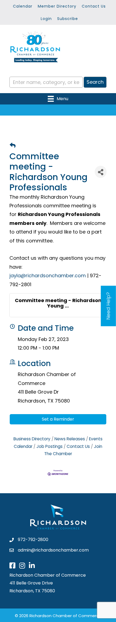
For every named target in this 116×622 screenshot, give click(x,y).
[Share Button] (101, 172)
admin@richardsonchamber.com (53, 550)
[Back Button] (13, 145)
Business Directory (31, 439)
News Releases (69, 439)
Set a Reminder (58, 419)
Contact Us (94, 6)
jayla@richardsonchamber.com (47, 275)
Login (46, 18)
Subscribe (67, 18)
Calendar (22, 6)
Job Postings (49, 446)
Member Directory (57, 6)
